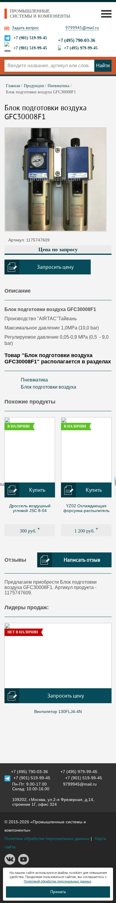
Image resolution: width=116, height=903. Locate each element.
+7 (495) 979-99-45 (81, 48)
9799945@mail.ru (82, 28)
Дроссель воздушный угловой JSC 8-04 (30, 508)
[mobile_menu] (105, 14)
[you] (23, 863)
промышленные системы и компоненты (40, 13)
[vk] (9, 863)
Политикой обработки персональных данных (57, 881)
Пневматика (34, 379)
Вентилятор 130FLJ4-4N (58, 711)
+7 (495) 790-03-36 (76, 40)
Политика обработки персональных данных (47, 838)
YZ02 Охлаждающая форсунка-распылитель (86, 508)
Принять (58, 892)
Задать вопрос (25, 28)
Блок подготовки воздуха (48, 387)
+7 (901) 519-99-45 (30, 38)
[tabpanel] (29, 476)
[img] (29, 450)
